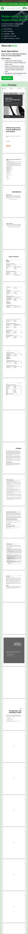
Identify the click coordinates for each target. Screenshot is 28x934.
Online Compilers (13, 4)
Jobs (22, 4)
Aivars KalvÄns (8, 29)
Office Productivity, (9, 38)
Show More (7, 78)
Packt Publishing (8, 31)
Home (4, 4)
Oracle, (17, 38)
